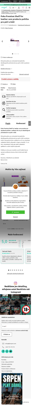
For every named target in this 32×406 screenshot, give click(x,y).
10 (22, 228)
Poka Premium (12, 87)
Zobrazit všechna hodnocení (15, 273)
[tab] (8, 270)
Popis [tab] (8, 123)
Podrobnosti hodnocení (24, 25)
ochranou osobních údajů (22, 330)
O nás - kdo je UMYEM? (7, 362)
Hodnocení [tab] (20, 123)
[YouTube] (10, 351)
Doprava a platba (5, 366)
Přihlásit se (6, 334)
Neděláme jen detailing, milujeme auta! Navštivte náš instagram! (16, 289)
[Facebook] (3, 351)
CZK (13, 7)
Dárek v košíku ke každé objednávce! (12, 397)
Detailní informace (5, 68)
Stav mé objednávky (6, 371)
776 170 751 (7, 4)
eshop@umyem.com (15, 4)
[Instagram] (7, 351)
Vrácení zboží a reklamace (8, 368)
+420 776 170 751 (10, 347)
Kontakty (3, 359)
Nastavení (15, 217)
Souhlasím (16, 212)
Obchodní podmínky (6, 364)
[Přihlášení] (18, 7)
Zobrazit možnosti (24, 74)
